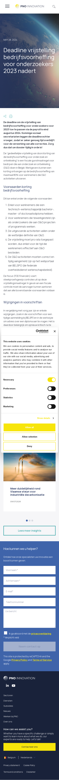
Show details (43, 418)
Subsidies (8, 705)
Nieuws (7, 711)
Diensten (7, 700)
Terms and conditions (13, 771)
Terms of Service (42, 660)
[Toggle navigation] (7, 6)
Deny (29, 446)
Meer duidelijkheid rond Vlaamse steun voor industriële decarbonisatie (27, 491)
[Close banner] (55, 331)
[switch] (52, 388)
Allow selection (29, 436)
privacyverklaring (41, 633)
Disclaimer (31, 771)
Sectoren (8, 695)
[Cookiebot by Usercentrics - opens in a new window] (36, 331)
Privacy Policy (19, 660)
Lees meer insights (29, 530)
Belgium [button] (19, 757)
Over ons (7, 721)
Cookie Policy (29, 765)
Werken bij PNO (10, 716)
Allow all (29, 427)
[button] (54, 6)
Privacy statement (11, 765)
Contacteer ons (29, 746)
